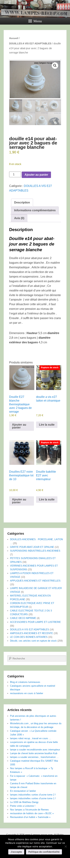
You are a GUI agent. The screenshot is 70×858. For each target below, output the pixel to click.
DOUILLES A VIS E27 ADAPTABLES (30, 43)
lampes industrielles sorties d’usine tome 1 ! (33, 798)
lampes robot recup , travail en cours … (30, 738)
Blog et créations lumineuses (25, 682)
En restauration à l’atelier (23, 791)
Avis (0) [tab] (19, 218)
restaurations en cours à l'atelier (26, 693)
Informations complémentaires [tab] (35, 210)
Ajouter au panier (36, 174)
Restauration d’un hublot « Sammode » (30, 817)
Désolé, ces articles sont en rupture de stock (33, 640)
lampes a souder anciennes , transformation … (34, 757)
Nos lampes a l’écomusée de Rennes (29, 809)
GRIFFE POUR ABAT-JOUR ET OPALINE (32, 547)
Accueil (13, 38)
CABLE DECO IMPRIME (23, 618)
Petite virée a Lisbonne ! (22, 806)
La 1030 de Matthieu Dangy (24, 802)
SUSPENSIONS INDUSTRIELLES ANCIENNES (35, 550)
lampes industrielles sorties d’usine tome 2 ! (33, 794)
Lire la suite (47, 424)
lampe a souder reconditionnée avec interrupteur (35, 749)
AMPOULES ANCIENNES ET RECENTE (31, 633)
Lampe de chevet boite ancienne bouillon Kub (33, 753)
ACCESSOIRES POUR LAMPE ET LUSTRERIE (35, 622)
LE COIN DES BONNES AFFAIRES (29, 637)
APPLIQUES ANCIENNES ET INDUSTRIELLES (35, 580)
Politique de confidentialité (44, 851)
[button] (55, 65)
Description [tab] (22, 202)
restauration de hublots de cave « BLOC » (32, 813)
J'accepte (16, 851)
